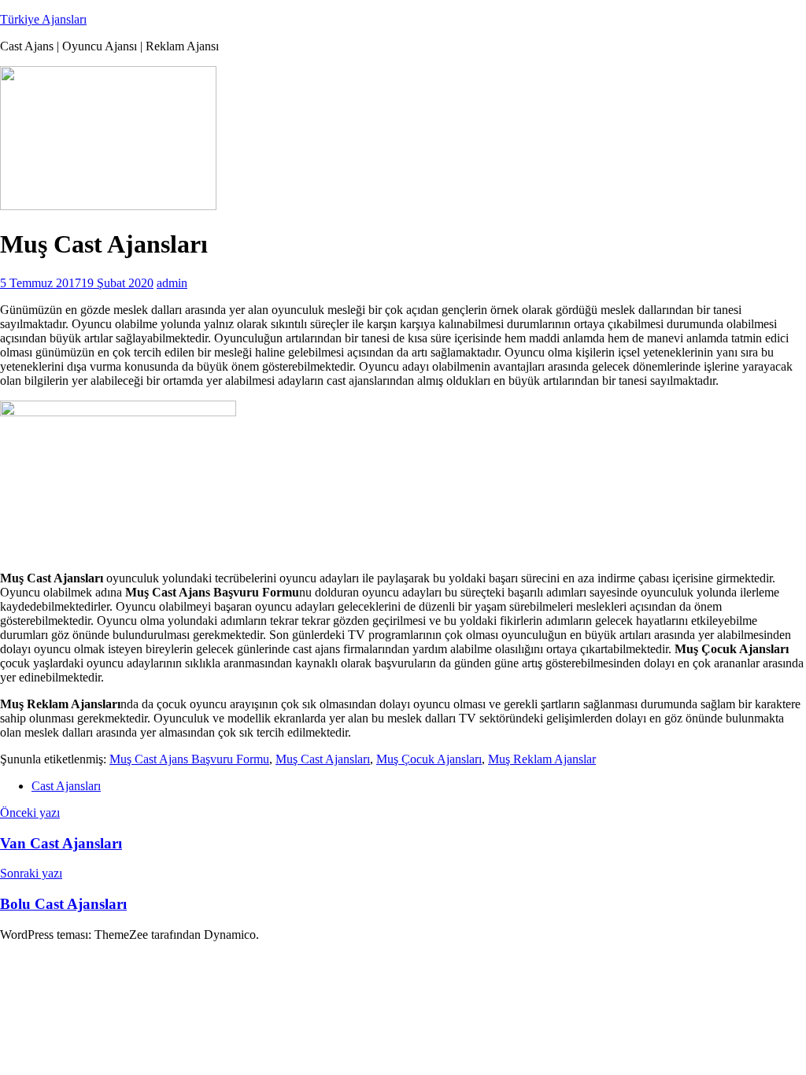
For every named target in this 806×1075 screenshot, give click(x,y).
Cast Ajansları (66, 785)
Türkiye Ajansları (43, 19)
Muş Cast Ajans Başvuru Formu (189, 759)
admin (172, 283)
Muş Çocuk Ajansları (429, 759)
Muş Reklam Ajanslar (542, 759)
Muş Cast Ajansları (322, 759)
